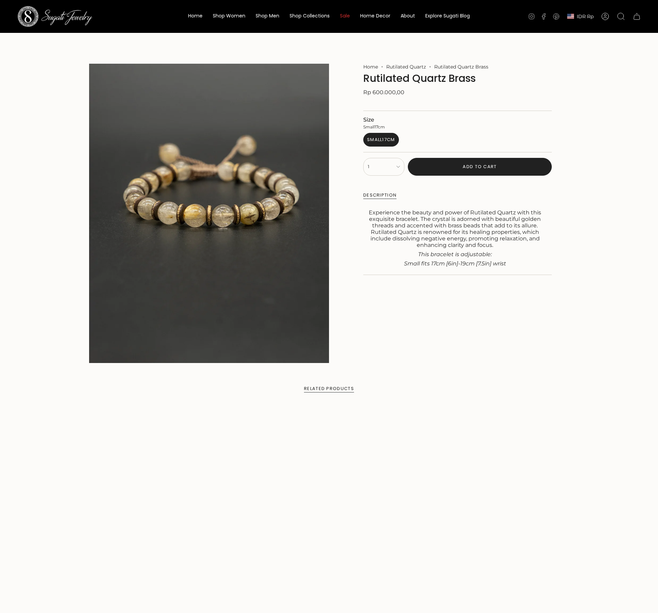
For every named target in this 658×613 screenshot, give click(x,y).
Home (370, 67)
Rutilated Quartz (406, 67)
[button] (229, 16)
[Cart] (637, 16)
